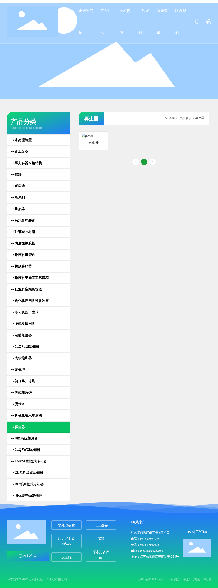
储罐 (101, 538)
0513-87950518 (149, 544)
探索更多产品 (100, 554)
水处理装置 (66, 524)
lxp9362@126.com (151, 550)
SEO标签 (206, 579)
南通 (197, 579)
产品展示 (185, 118)
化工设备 (101, 524)
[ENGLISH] (208, 21)
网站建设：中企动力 (181, 579)
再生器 (94, 142)
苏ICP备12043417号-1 (150, 579)
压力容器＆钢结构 (66, 541)
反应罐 (66, 557)
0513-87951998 (149, 538)
